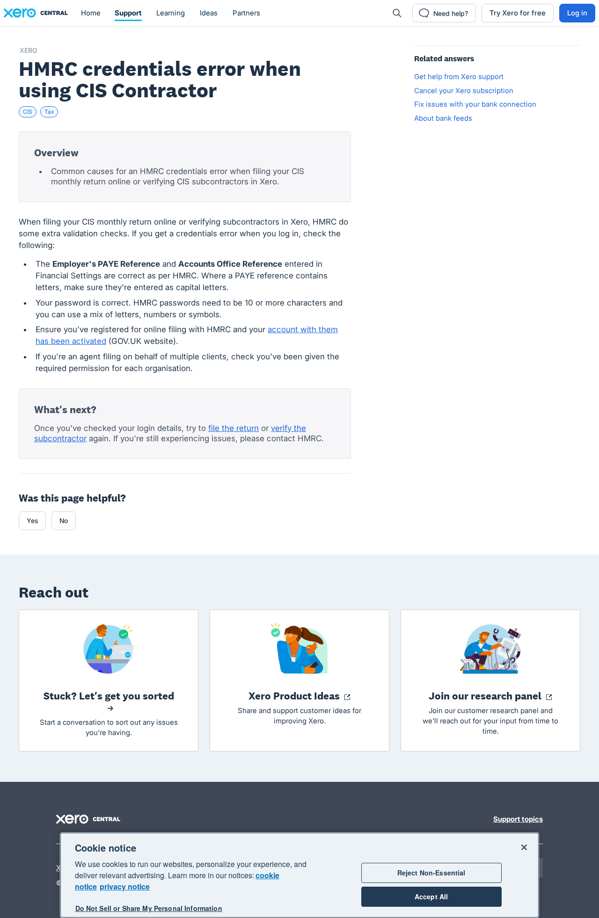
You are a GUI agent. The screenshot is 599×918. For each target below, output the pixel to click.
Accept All (431, 896)
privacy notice (125, 886)
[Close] (524, 847)
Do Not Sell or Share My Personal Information (148, 908)
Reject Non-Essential (431, 872)
